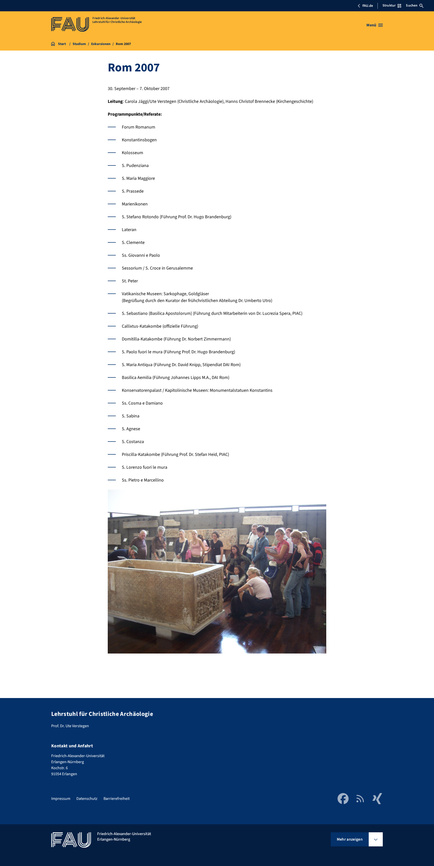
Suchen (411, 5)
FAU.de (367, 5)
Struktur (389, 5)
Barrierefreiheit (116, 798)
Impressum (60, 798)
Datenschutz (86, 798)
